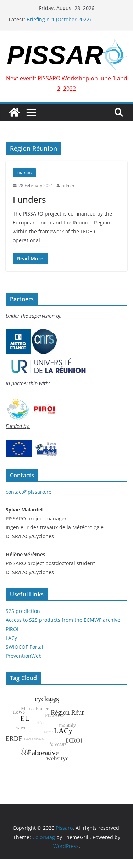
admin (68, 185)
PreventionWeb (24, 655)
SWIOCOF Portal (24, 646)
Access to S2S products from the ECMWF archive (63, 619)
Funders (29, 199)
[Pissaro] (14, 112)
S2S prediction (23, 611)
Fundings (24, 172)
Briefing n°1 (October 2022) (59, 19)
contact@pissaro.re (28, 491)
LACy (11, 638)
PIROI (12, 629)
